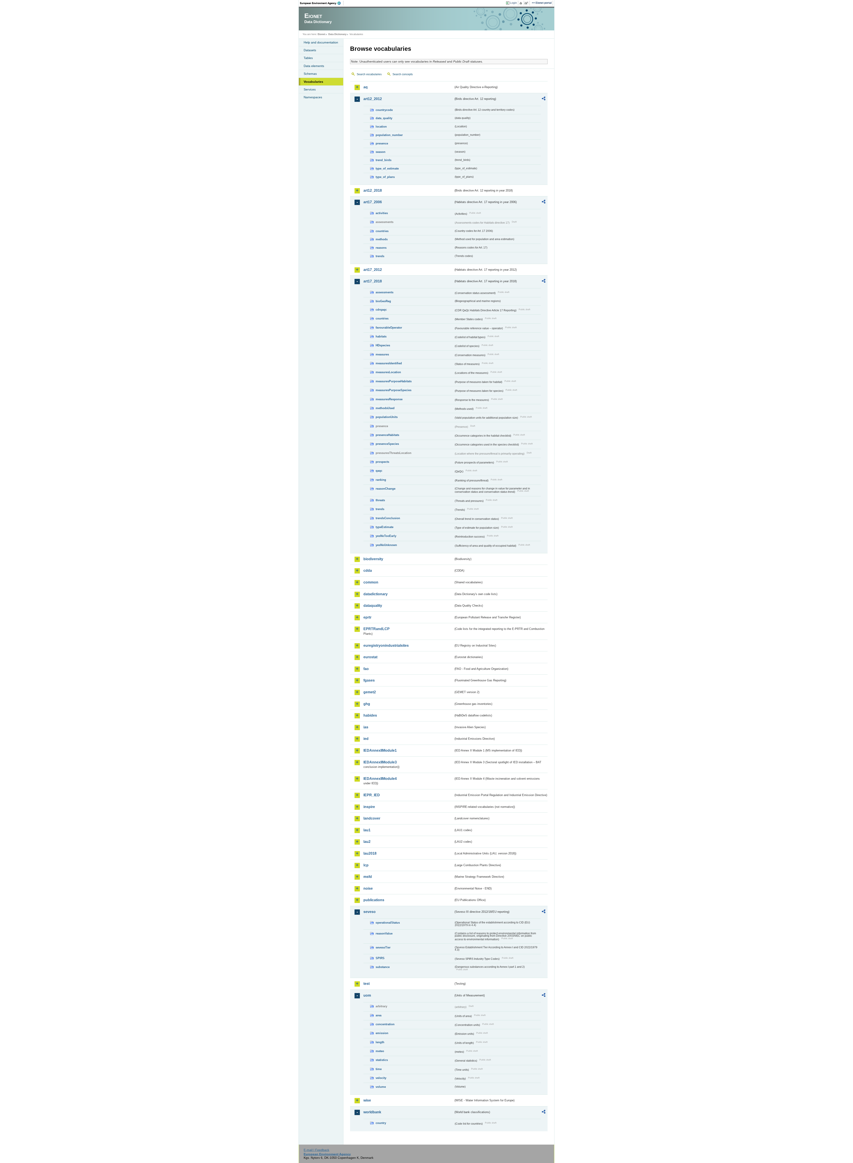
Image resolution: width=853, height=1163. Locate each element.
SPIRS (380, 958)
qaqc (379, 470)
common (370, 582)
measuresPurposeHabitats (394, 381)
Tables (308, 58)
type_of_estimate (387, 168)
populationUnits (387, 417)
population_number (389, 135)
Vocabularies (313, 81)
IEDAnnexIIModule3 (380, 762)
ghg (366, 704)
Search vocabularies (369, 74)
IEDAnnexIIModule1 (380, 750)
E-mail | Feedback (316, 1150)
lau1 (367, 830)
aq (365, 87)
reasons (381, 247)
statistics (382, 1060)
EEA (322, 3)
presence (382, 143)
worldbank (372, 1112)
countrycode (384, 110)
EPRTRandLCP (376, 629)
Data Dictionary (337, 34)
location (381, 126)
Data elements (314, 66)
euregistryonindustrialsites (386, 645)
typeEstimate (384, 527)
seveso (369, 912)
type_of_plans (385, 177)
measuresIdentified (389, 363)
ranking (381, 479)
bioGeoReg (383, 301)
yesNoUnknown (386, 545)
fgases (369, 680)
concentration (385, 1024)
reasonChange (385, 488)
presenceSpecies (387, 443)
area (378, 1015)
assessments (384, 292)
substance (383, 967)
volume (381, 1086)
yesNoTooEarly (386, 536)
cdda (367, 570)
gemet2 (369, 692)
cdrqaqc (381, 309)
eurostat (370, 657)
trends (380, 256)
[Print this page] (521, 3)
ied (366, 739)
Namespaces (313, 97)
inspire (369, 807)
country (381, 1123)
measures (382, 354)
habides (370, 715)
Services (310, 89)
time (379, 1069)
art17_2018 (372, 281)
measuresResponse (389, 399)
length (380, 1042)
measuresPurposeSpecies (393, 390)
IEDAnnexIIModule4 (380, 779)
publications (373, 900)
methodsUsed (385, 408)
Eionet (321, 34)
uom (367, 995)
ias (365, 727)
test (366, 984)
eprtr (367, 617)
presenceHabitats (387, 435)
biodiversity (373, 559)
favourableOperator (389, 327)
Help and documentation (321, 42)
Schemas (310, 73)
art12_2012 (372, 99)
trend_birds (383, 160)
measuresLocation (388, 372)
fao (366, 669)
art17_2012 (372, 270)
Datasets (310, 50)
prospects (382, 461)
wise (367, 1100)
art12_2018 (372, 190)
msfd (367, 877)
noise (368, 888)
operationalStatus (388, 922)
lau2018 (370, 853)
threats (380, 500)
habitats (381, 336)
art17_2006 (372, 202)
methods (382, 239)
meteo (380, 1051)
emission (382, 1033)
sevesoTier (383, 947)
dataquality (372, 605)
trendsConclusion (388, 518)
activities (382, 213)
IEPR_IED (371, 795)
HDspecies (383, 345)
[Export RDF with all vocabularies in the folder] (543, 99)
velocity (381, 1078)
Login (513, 3)
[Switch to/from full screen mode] (527, 3)
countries (382, 231)
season (380, 152)
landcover (371, 818)
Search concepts (403, 74)
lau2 (367, 842)
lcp (366, 865)
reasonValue (384, 933)
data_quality (384, 118)
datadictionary (375, 594)
